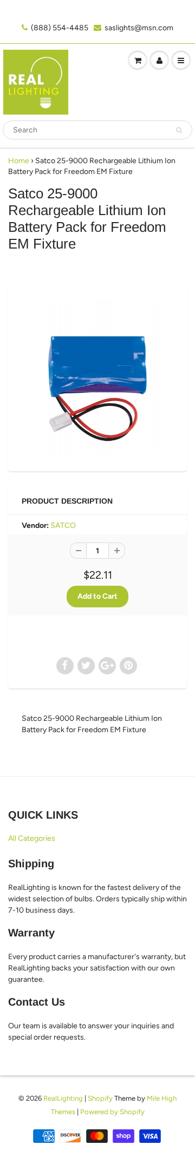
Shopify (100, 1098)
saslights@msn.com (139, 27)
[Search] (179, 130)
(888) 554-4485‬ (59, 27)
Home (18, 160)
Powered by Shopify (112, 1112)
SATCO (63, 525)
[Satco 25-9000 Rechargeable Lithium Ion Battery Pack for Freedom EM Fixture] (97, 377)
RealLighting (63, 1098)
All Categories (31, 838)
